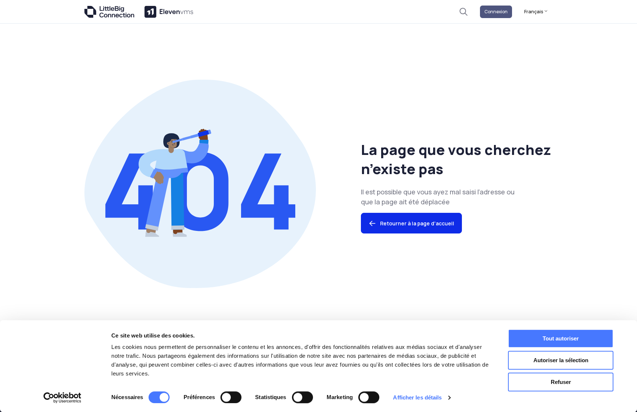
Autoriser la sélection (560, 360)
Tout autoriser (561, 338)
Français (534, 11)
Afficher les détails (417, 397)
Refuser (561, 382)
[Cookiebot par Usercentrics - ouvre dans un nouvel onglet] (62, 397)
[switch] (230, 397)
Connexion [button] (496, 11)
